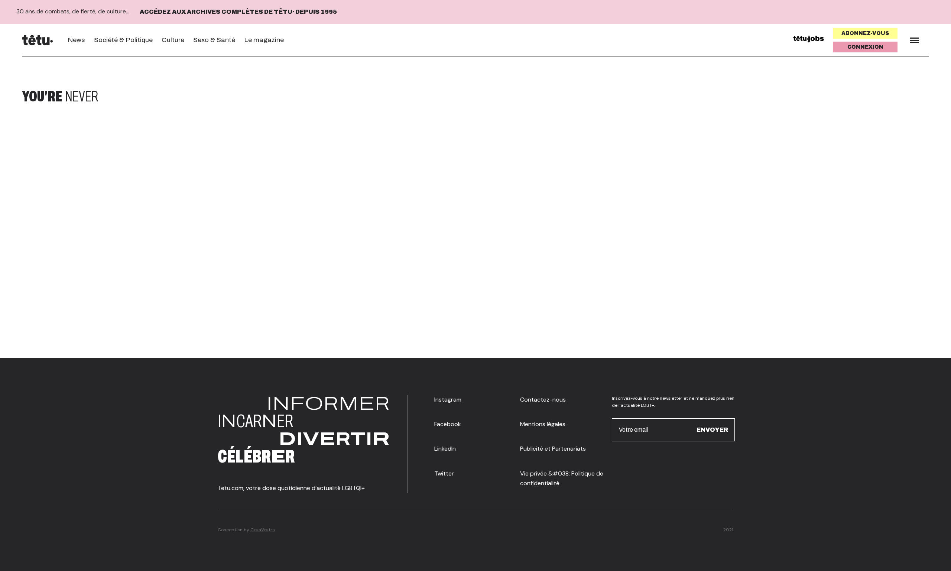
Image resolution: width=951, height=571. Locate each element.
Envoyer (712, 429)
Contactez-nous (543, 399)
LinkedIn (445, 448)
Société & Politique (123, 40)
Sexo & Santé (214, 40)
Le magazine (264, 40)
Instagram (447, 399)
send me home (879, 97)
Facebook (447, 424)
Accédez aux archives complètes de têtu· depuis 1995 (238, 12)
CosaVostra (262, 530)
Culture (173, 40)
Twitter (444, 473)
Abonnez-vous (865, 33)
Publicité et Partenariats (553, 448)
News (76, 40)
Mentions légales (542, 424)
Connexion (865, 47)
